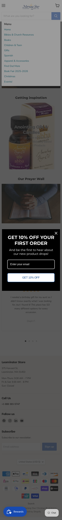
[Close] (56, 233)
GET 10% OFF (31, 277)
